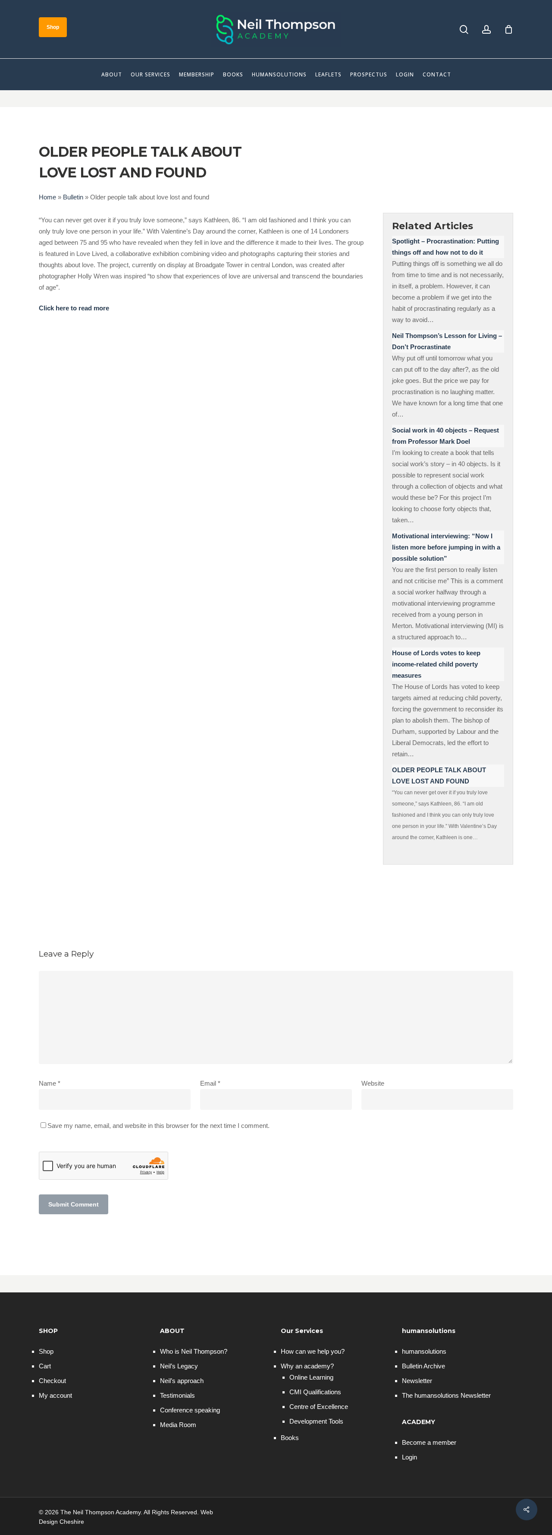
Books (290, 1437)
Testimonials (177, 1395)
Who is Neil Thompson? (193, 1351)
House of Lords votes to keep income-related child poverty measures (436, 664)
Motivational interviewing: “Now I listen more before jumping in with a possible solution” (446, 547)
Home (47, 197)
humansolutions (424, 1351)
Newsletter (417, 1380)
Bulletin (73, 197)
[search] (464, 29)
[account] (486, 29)
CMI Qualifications (315, 1392)
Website (372, 1083)
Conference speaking (190, 1410)
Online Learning (311, 1377)
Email (210, 1083)
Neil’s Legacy (179, 1366)
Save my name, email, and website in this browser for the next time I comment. (158, 1125)
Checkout (52, 1380)
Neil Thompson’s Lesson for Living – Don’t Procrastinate (447, 341)
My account (55, 1395)
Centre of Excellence (318, 1406)
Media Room (178, 1424)
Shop (46, 1351)
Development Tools (316, 1421)
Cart (45, 1366)
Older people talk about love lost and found (439, 775)
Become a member (429, 1442)
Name (49, 1083)
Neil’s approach (182, 1380)
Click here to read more (74, 308)
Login (409, 1457)
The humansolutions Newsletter (446, 1395)
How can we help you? (313, 1351)
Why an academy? (307, 1366)
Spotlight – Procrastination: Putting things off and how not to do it (445, 246)
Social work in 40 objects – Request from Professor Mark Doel (445, 435)
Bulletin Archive (423, 1366)
